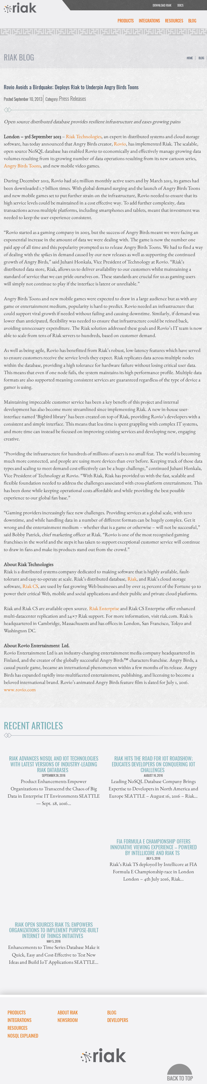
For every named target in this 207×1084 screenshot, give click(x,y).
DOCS (180, 5)
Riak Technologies (83, 136)
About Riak (68, 1012)
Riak (132, 578)
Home (190, 58)
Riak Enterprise (104, 608)
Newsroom (68, 1020)
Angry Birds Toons (22, 165)
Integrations (149, 21)
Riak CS (30, 586)
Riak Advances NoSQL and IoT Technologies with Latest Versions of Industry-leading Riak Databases (53, 764)
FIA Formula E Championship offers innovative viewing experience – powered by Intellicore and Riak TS (153, 847)
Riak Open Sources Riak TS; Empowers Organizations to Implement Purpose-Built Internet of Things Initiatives (53, 930)
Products (126, 21)
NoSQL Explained (23, 1035)
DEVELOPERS (117, 1020)
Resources (174, 21)
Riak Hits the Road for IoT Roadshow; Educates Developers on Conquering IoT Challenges (153, 764)
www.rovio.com (20, 689)
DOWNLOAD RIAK (162, 5)
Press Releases (72, 98)
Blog (192, 21)
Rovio (120, 143)
